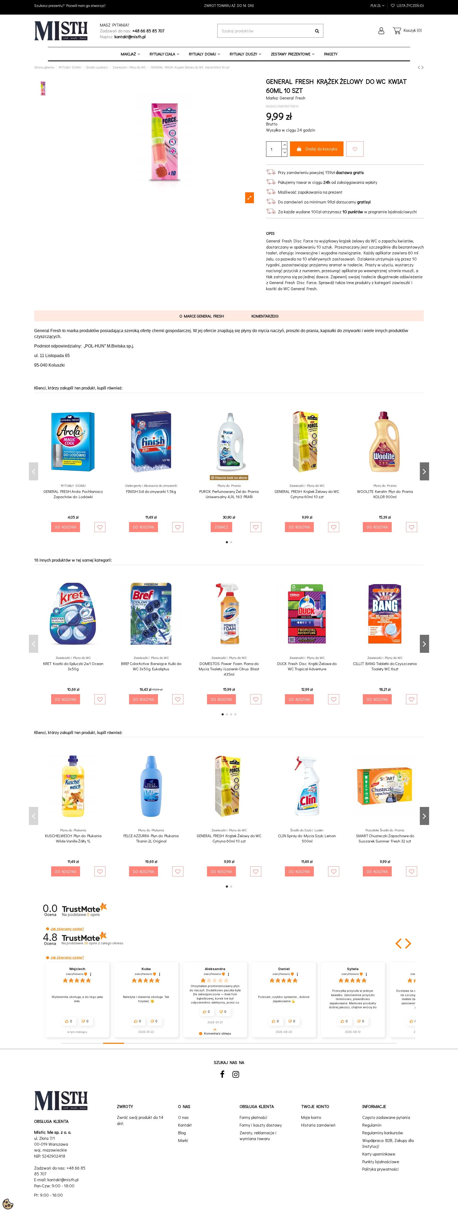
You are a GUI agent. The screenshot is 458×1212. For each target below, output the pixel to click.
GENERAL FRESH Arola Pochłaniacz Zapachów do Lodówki (73, 494)
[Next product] (422, 67)
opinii (103, 943)
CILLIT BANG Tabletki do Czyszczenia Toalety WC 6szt (385, 666)
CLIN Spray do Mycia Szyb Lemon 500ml (307, 838)
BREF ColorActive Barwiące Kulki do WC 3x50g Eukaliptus (151, 666)
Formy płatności (253, 1117)
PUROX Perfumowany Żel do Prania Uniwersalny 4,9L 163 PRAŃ (229, 494)
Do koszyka (65, 526)
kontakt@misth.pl (62, 1179)
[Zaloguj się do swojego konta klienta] (381, 30)
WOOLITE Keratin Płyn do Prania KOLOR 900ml (385, 494)
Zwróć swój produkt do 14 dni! (140, 1120)
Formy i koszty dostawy (261, 1125)
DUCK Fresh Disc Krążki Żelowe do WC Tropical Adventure (307, 666)
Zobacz (221, 526)
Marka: (272, 98)
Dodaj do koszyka (321, 148)
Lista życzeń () (409, 5)
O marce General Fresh (201, 316)
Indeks (271, 106)
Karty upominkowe (378, 1154)
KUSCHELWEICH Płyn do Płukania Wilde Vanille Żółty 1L (73, 838)
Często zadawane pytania (386, 1117)
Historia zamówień (318, 1125)
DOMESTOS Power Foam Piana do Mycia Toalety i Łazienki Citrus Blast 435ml (229, 669)
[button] (47, 929)
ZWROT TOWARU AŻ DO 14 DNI (229, 5)
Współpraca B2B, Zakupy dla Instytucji (388, 1143)
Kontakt (185, 1125)
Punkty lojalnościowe (380, 1161)
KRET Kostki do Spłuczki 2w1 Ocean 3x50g (73, 666)
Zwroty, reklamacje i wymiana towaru (258, 1135)
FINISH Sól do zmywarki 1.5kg (151, 491)
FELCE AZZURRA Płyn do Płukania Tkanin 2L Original (151, 838)
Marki (183, 1140)
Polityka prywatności (380, 1169)
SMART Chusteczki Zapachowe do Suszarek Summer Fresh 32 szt (385, 838)
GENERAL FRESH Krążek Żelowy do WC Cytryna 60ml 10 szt (307, 494)
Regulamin (371, 1125)
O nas (183, 1117)
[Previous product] (419, 67)
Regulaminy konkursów (382, 1132)
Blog (182, 1132)
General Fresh (292, 98)
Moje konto (311, 1117)
